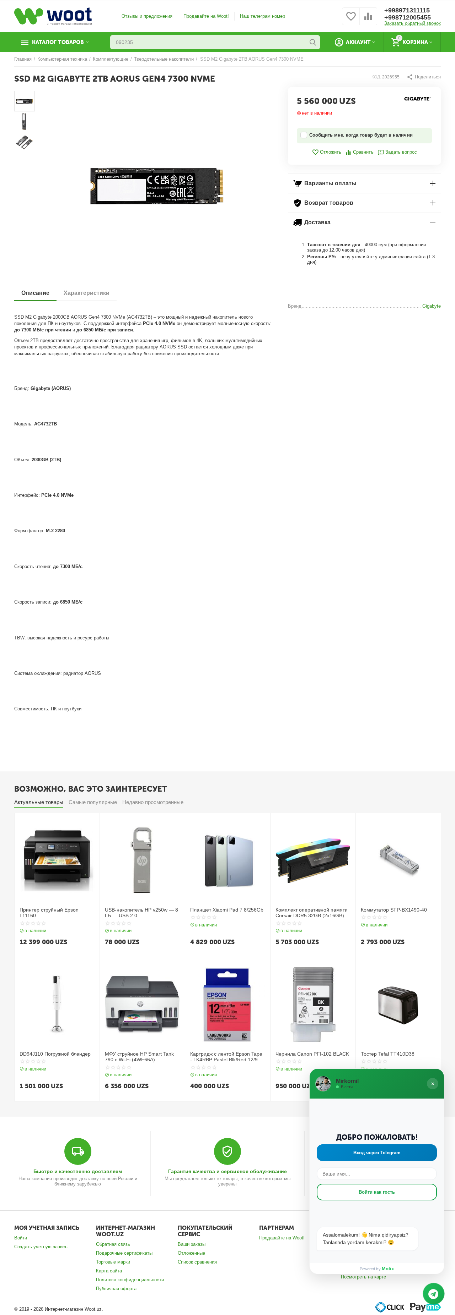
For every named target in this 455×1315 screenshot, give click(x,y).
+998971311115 (407, 10)
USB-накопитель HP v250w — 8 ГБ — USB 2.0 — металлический (141, 913)
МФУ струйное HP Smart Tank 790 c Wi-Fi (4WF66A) (139, 1057)
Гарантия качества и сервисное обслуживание (227, 1171)
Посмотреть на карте (363, 1277)
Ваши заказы (191, 1244)
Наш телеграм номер (262, 16)
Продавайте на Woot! (206, 16)
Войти (20, 1237)
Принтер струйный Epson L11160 (49, 913)
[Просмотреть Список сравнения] (368, 20)
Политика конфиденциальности (130, 1279)
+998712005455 (407, 17)
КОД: (376, 77)
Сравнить (363, 152)
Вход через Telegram (377, 1152)
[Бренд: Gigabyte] (417, 98)
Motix (388, 1268)
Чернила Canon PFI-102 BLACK (312, 1054)
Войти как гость (377, 1192)
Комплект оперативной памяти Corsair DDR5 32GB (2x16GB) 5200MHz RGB (311, 913)
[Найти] (313, 42)
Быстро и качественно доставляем (77, 1171)
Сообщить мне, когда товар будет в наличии (360, 135)
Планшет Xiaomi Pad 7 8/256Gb (226, 910)
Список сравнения (197, 1262)
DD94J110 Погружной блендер (55, 1054)
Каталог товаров (58, 42)
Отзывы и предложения (147, 16)
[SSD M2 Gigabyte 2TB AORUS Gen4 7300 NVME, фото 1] (157, 185)
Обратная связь (113, 1244)
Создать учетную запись (41, 1246)
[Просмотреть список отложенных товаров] (351, 20)
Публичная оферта (116, 1288)
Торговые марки (113, 1262)
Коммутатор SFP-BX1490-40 (394, 910)
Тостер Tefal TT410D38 (387, 1054)
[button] (424, 77)
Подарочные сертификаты (124, 1253)
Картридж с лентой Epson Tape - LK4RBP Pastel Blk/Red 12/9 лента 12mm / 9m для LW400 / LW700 (226, 1057)
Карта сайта (109, 1270)
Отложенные (191, 1253)
